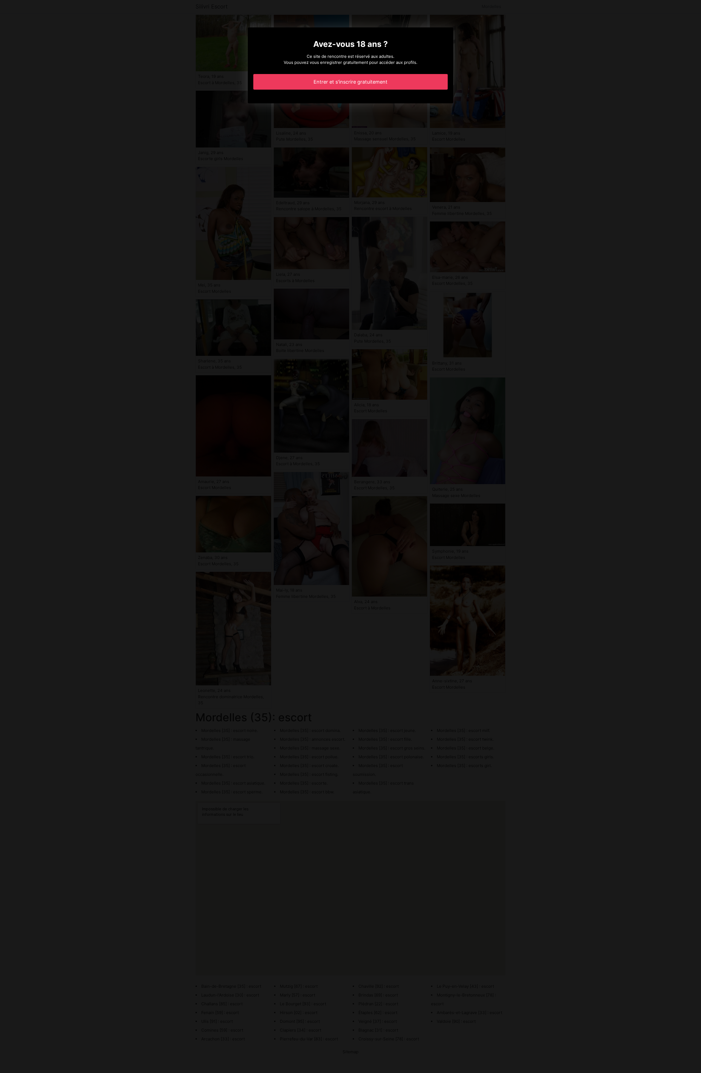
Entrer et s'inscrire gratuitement (350, 82)
